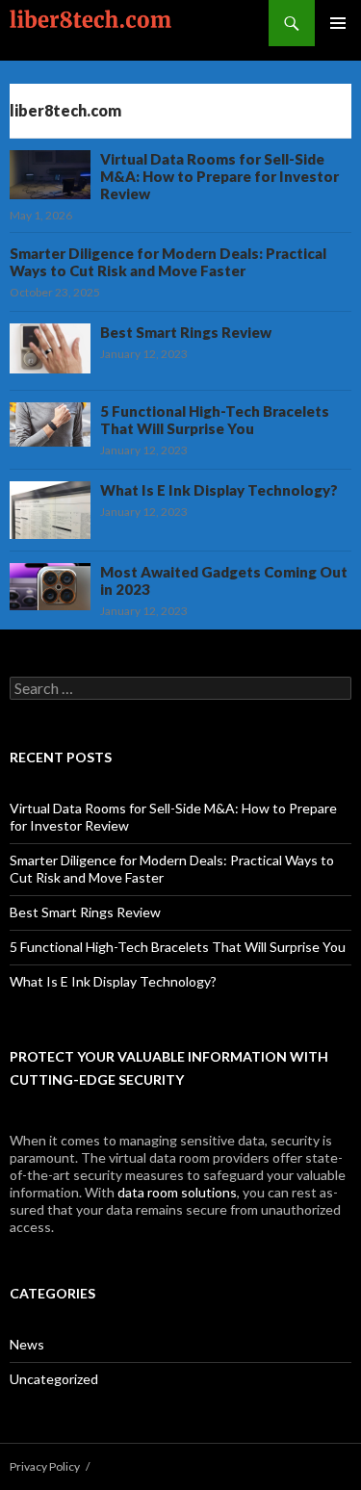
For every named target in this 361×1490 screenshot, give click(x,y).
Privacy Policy (45, 1466)
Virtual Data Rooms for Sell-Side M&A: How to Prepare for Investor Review (219, 176)
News (27, 1344)
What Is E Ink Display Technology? (219, 490)
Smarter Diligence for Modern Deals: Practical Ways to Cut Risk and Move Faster (168, 261)
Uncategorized (54, 1379)
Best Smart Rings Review (185, 332)
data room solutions (177, 1192)
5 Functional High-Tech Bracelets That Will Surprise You (214, 419)
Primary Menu (338, 23)
